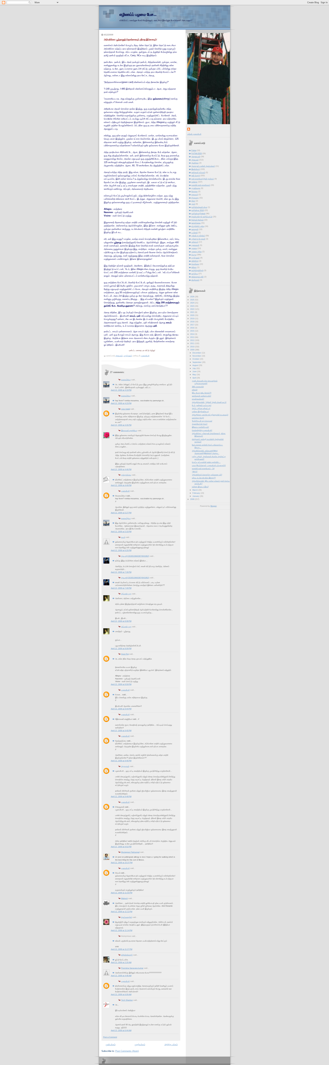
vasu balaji (125, 409)
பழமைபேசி (125, 491)
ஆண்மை (195, 163)
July (194, 368)
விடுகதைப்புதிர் (197, 277)
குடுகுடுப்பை (126, 475)
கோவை (194, 191)
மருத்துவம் (128, 356)
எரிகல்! (194, 390)
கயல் (123, 537)
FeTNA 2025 (196, 153)
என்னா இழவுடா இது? (200, 487)
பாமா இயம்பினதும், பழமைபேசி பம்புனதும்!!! (209, 465)
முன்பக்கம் (110, 1044)
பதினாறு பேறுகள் (198, 239)
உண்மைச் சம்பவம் (198, 172)
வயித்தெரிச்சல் (197, 270)
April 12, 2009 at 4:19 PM (121, 390)
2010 (192, 347)
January (196, 496)
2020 (192, 315)
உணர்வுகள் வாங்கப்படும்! (201, 396)
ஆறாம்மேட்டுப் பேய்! (199, 424)
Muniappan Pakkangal (130, 852)
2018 (192, 322)
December (197, 353)
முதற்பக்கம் (140, 1044)
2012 (192, 340)
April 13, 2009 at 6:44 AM (121, 1030)
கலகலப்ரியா (126, 380)
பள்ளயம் (194, 242)
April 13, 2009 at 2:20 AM (121, 962)
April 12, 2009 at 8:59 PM (121, 684)
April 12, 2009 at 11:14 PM (121, 930)
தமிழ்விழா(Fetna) (198, 214)
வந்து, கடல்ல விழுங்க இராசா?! (204, 478)
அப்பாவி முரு (126, 594)
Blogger (213, 506)
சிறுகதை (195, 198)
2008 (192, 499)
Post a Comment (110, 1037)
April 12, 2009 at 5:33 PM (121, 532)
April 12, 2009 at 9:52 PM (121, 847)
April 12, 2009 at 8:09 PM (121, 648)
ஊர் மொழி (195, 176)
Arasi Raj (125, 654)
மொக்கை (195, 264)
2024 (192, 303)
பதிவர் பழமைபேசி (194, 134)
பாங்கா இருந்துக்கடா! (200, 411)
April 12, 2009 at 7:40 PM (121, 588)
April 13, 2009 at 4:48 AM (121, 976)
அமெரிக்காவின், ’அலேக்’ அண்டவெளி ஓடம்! (209, 402)
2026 (192, 297)
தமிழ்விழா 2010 (197, 210)
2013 (192, 337)
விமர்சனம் (195, 280)
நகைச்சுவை (196, 223)
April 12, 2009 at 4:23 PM (121, 403)
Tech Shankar (127, 1000)
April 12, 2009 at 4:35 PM (121, 425)
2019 (192, 318)
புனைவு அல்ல (196, 252)
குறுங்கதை (195, 188)
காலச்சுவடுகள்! (198, 399)
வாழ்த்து (194, 274)
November (197, 356)
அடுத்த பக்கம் (171, 1044)
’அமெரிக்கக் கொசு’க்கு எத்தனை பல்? (207, 475)
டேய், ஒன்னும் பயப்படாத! (201, 405)
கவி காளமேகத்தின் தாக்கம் (202, 179)
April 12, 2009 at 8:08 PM (121, 621)
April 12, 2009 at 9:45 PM (121, 731)
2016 (192, 328)
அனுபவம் (119, 356)
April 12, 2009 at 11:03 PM (121, 893)
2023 (192, 306)
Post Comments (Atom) (127, 1051)
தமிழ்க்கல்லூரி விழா (199, 207)
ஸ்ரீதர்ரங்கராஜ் (127, 955)
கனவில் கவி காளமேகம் (200, 185)
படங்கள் (194, 233)
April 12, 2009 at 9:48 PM (121, 796)
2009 (192, 350)
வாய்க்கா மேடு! (198, 418)
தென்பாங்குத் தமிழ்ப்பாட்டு (201, 217)
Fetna (193, 150)
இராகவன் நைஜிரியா (129, 430)
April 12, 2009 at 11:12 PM (121, 912)
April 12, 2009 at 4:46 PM (121, 469)
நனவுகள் (194, 229)
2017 (192, 325)
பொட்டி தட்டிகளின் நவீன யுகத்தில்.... (206, 462)
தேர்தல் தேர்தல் (197, 220)
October (196, 359)
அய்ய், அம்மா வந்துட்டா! (201, 408)
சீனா (193, 201)
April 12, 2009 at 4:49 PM (121, 485)
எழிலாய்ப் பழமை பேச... (137, 14)
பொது (193, 255)
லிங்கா (194, 267)
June (194, 371)
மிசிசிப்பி (194, 261)
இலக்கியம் (195, 169)
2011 (192, 343)
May (194, 374)
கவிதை (194, 182)
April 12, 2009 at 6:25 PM (121, 550)
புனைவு (194, 248)
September (197, 362)
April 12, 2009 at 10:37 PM (121, 863)
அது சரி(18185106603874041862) (135, 556)
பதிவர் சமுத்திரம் (198, 236)
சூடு (193, 204)
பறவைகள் (195, 245)
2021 (192, 312)
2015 (192, 331)
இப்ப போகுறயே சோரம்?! (201, 393)
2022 (192, 309)
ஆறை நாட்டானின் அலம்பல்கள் (203, 166)
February (196, 493)
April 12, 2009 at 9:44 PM (121, 709)
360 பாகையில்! (198, 387)
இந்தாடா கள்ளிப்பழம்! (200, 427)
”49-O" (195, 472)
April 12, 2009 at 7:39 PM (121, 572)
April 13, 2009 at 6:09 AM (121, 994)
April (194, 378)
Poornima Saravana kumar (132, 968)
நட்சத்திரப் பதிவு (197, 226)
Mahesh (124, 898)
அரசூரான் (125, 766)
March (195, 490)
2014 (192, 334)
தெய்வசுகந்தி (126, 917)
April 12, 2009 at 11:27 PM (121, 949)
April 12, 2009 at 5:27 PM (121, 513)
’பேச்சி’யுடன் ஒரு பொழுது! (202, 421)
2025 (192, 300)
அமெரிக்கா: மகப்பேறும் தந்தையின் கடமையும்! (210, 415)
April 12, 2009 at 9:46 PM (121, 761)
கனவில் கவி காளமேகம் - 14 (203, 469)
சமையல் (194, 195)
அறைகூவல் (195, 156)
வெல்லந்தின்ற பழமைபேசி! (202, 430)
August (195, 365)
